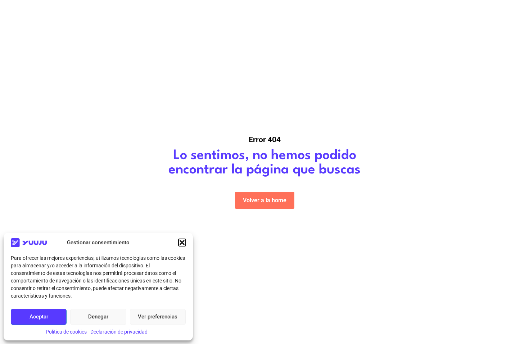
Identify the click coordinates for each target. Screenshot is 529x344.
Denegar (98, 316)
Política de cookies (66, 332)
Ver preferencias (157, 316)
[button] (182, 242)
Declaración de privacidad (119, 332)
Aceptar (39, 316)
